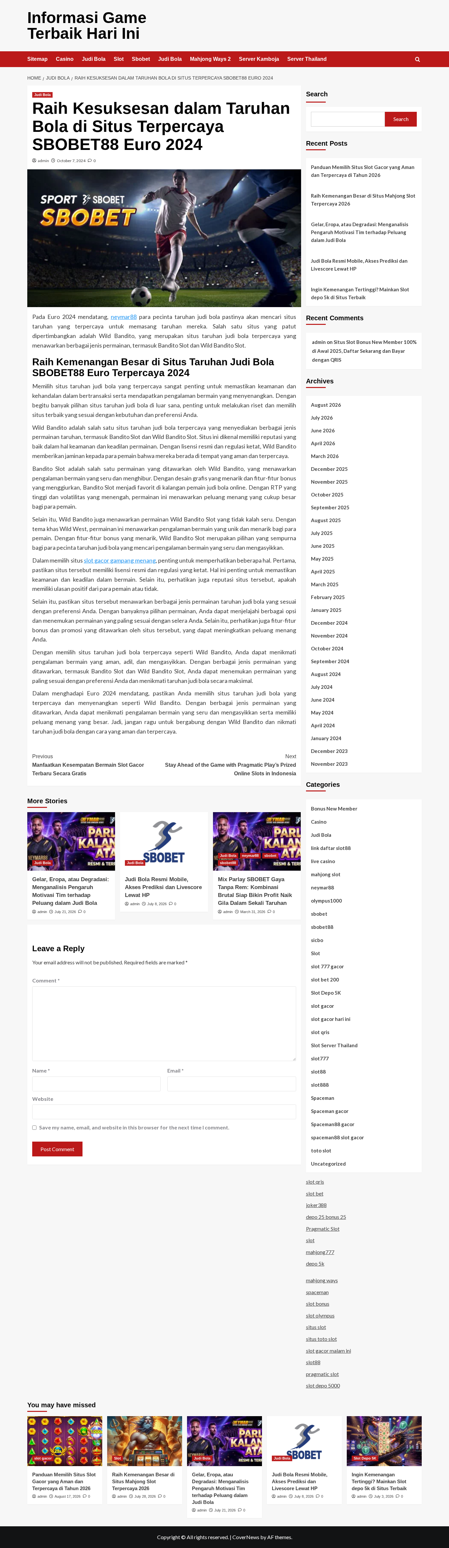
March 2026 (325, 456)
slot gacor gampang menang (120, 560)
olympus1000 (326, 901)
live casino (323, 861)
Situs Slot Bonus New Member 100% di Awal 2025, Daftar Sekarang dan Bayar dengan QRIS (364, 351)
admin (43, 160)
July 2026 (322, 418)
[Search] (418, 59)
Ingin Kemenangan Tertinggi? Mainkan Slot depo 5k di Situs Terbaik (360, 293)
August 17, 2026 (68, 1496)
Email (175, 1070)
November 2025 (329, 482)
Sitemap (37, 59)
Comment (46, 980)
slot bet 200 (325, 979)
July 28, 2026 (145, 1496)
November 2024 (329, 636)
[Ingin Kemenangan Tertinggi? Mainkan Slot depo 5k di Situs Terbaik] (384, 1441)
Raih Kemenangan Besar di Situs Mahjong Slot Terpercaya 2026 (363, 199)
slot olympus (320, 1315)
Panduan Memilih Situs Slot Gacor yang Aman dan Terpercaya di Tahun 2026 (362, 171)
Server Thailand (307, 59)
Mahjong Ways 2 (210, 59)
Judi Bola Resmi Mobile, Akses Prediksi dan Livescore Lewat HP (163, 887)
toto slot (321, 1150)
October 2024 (327, 648)
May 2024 (322, 712)
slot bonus (317, 1303)
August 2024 (326, 674)
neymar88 (124, 316)
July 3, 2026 (383, 1496)
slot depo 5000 (323, 1385)
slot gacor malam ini (328, 1350)
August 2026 (326, 405)
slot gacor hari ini (330, 1019)
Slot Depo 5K (326, 993)
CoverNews (245, 1537)
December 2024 (329, 623)
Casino (65, 59)
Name (41, 1070)
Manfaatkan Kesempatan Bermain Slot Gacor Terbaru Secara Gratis (88, 765)
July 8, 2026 (157, 904)
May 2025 (322, 559)
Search (317, 94)
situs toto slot (321, 1339)
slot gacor (322, 1006)
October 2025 (327, 494)
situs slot (316, 1327)
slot (310, 1240)
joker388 (316, 1205)
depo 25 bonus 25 (326, 1217)
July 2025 (322, 533)
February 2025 (328, 597)
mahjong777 (320, 1252)
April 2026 (323, 443)
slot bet (314, 1193)
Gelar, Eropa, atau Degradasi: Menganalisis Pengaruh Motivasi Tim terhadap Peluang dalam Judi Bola (359, 232)
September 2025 (330, 507)
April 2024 (323, 725)
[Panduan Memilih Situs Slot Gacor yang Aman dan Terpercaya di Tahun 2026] (64, 1441)
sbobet (270, 856)
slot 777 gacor (327, 966)
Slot (119, 59)
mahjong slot (326, 874)
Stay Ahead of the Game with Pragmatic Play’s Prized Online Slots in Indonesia (230, 765)
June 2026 (323, 430)
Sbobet (141, 59)
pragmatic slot (322, 1374)
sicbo (317, 940)
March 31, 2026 (252, 912)
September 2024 (330, 661)
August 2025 (326, 520)
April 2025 (323, 571)
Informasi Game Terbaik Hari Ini (87, 25)
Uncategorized (328, 1164)
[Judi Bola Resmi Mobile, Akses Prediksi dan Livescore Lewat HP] (164, 841)
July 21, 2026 (65, 912)
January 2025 (326, 610)
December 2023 (329, 751)
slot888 (320, 1085)
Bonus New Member (334, 808)
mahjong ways (322, 1280)
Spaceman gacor (329, 1111)
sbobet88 (228, 863)
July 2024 (322, 687)
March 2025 (325, 584)
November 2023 (329, 764)
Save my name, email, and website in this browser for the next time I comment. (134, 1127)
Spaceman (322, 1098)
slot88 (318, 1072)
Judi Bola (94, 59)
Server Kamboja (259, 59)
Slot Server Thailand (334, 1045)
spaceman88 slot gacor (337, 1137)
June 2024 (323, 700)
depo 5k (315, 1263)
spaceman (317, 1292)
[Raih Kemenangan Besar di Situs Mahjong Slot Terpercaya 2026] (144, 1441)
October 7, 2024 (71, 160)
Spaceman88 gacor (332, 1124)
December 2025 (329, 469)
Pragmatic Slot (323, 1228)
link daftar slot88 (331, 848)
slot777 (320, 1058)
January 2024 (326, 738)
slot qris (320, 1032)
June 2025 (323, 546)
